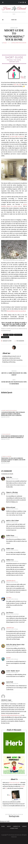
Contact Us (16, 826)
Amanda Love (10, 627)
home (11, 334)
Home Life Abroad (14, 782)
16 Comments (20, 340)
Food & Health (6, 434)
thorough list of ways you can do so (16, 311)
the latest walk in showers (16, 136)
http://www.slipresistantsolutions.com (11, 715)
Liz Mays (8, 597)
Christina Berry (10, 580)
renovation (5, 337)
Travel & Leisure (6, 456)
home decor (18, 334)
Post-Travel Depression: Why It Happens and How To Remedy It (12, 436)
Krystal (8, 657)
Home (13, 42)
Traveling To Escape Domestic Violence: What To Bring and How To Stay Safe (13, 459)
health (6, 334)
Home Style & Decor (20, 42)
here (15, 84)
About (9, 826)
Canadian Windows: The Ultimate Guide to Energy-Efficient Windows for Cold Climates (13, 413)
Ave (6, 788)
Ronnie (5, 42)
